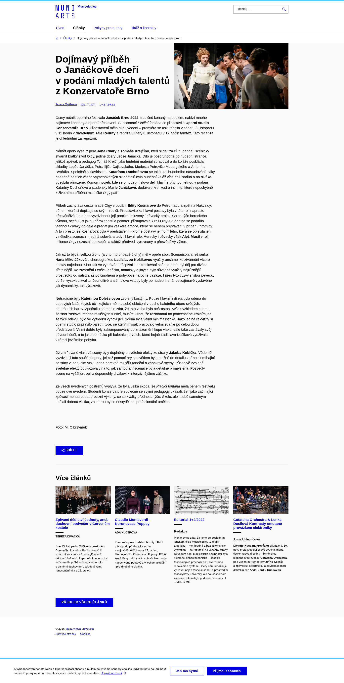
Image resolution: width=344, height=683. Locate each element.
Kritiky (88, 104)
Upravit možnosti (111, 673)
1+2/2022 (107, 104)
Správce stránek (66, 633)
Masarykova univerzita (79, 628)
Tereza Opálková (66, 104)
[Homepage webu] (76, 11)
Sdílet (71, 450)
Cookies (85, 633)
